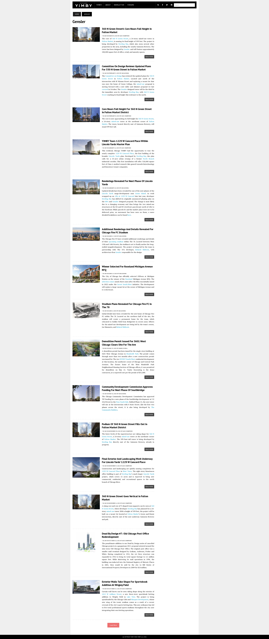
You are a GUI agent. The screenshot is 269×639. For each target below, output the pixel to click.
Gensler (127, 49)
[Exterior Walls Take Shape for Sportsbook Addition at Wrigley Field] (86, 592)
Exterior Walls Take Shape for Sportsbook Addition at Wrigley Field (124, 583)
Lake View (131, 597)
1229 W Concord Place (125, 153)
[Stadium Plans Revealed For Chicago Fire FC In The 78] (86, 317)
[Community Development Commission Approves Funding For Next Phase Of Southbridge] (86, 400)
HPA (106, 201)
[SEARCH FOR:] (184, 5)
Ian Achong (125, 73)
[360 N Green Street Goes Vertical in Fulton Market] (86, 508)
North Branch (148, 159)
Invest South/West (124, 284)
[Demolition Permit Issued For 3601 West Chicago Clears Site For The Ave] (86, 355)
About (108, 5)
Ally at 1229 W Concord (124, 196)
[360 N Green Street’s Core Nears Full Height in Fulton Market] (86, 40)
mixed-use (140, 84)
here (129, 215)
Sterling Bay (123, 44)
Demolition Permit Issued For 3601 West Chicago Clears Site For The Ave (124, 343)
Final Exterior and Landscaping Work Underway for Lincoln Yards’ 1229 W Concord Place (127, 460)
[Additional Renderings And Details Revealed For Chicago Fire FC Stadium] (86, 239)
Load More (113, 625)
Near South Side (122, 402)
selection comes (108, 281)
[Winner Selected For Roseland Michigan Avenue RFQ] (86, 281)
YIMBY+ (99, 5)
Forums (130, 5)
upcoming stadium (116, 241)
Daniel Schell (123, 348)
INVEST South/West (127, 359)
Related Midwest (142, 250)
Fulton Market (107, 41)
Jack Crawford (124, 36)
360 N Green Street (120, 38)
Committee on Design (113, 76)
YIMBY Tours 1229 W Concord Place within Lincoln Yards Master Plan (125, 142)
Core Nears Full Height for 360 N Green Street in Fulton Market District (127, 110)
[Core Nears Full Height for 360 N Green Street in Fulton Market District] (86, 121)
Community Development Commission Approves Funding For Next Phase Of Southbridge (127, 388)
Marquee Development (139, 599)
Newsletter (119, 5)
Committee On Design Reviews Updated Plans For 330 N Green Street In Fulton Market (126, 68)
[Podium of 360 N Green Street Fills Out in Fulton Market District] (86, 436)
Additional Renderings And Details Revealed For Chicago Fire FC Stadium (127, 231)
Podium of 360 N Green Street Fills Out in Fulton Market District (124, 425)
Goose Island (140, 193)
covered (105, 89)
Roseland (128, 279)
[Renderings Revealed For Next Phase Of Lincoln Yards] (86, 193)
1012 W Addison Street (111, 594)
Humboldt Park (132, 354)
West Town (127, 471)
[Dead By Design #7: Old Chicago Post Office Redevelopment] (86, 551)
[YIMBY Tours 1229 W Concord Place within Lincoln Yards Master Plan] (86, 153)
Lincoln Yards (114, 156)
